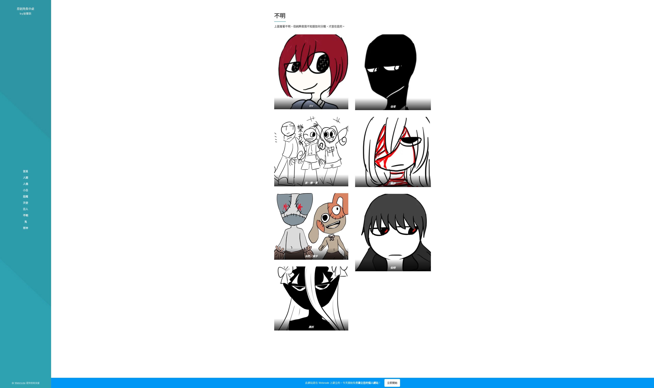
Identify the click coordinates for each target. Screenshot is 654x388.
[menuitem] (25, 171)
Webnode (20, 383)
